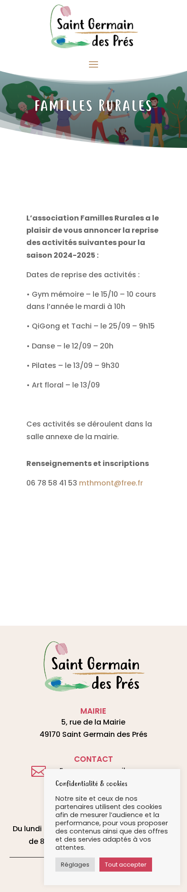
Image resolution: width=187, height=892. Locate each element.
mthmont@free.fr (111, 483)
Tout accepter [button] (126, 864)
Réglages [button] (75, 864)
